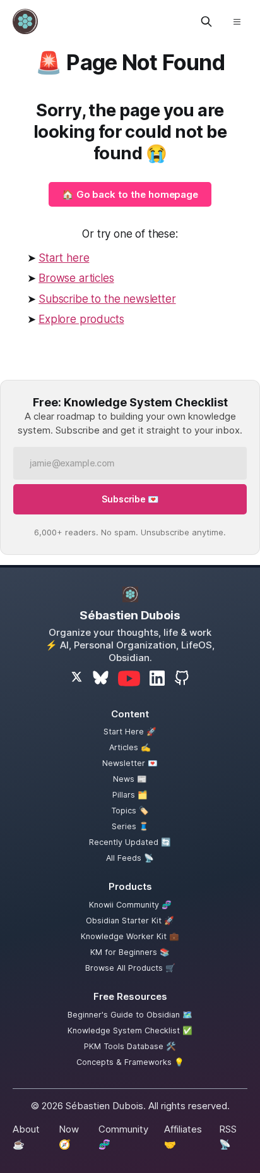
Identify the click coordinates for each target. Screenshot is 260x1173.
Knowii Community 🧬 (130, 904)
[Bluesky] (101, 678)
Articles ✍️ (130, 747)
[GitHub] (181, 678)
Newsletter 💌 (130, 763)
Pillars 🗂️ (130, 794)
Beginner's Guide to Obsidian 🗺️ (130, 1014)
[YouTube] (129, 678)
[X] (77, 678)
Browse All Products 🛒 (130, 968)
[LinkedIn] (157, 678)
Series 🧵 (130, 826)
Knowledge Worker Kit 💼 (130, 936)
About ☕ (26, 1136)
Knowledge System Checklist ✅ (130, 1030)
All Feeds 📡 (130, 858)
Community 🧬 (123, 1136)
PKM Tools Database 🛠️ (130, 1046)
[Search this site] (206, 21)
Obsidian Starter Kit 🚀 (130, 920)
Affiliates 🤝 (183, 1136)
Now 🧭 (69, 1136)
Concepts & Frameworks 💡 (130, 1062)
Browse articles (76, 278)
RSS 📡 (228, 1136)
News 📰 (130, 779)
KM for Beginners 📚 (130, 952)
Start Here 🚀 (130, 731)
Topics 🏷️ (130, 810)
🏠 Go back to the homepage (130, 194)
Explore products (81, 319)
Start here (63, 258)
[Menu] (237, 21)
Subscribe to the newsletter (106, 299)
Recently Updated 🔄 (130, 842)
